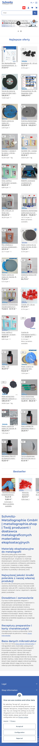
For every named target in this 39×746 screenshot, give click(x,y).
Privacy (12, 721)
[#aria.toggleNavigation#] (36, 2)
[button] (28, 8)
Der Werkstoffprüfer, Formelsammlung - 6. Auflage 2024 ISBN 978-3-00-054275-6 (10, 64)
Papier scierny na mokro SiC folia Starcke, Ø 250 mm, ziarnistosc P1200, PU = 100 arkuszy (29, 368)
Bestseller (19, 471)
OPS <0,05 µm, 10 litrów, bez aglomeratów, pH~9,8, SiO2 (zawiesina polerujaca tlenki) (9, 212)
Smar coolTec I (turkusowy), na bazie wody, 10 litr (9, 182)
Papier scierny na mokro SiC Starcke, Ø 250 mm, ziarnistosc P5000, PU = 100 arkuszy (9, 427)
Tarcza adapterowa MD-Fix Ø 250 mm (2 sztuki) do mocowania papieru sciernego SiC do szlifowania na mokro (29, 457)
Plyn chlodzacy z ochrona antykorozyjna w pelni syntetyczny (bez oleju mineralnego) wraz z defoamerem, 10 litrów (9, 246)
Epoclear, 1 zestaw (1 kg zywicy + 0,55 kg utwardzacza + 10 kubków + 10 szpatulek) (10, 152)
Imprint (5, 721)
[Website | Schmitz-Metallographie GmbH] (24, 8)
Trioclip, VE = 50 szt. (28, 305)
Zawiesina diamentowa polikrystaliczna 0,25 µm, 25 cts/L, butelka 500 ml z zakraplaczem (29, 212)
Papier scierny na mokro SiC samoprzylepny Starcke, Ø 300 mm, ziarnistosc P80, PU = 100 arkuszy (9, 122)
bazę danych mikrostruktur (25, 644)
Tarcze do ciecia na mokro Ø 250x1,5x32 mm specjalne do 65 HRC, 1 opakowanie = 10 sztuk (9, 92)
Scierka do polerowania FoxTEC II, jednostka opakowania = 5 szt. (29, 333)
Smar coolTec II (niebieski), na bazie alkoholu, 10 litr (8, 333)
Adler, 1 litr (5, 366)
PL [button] (32, 3)
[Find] (35, 13)
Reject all (19, 738)
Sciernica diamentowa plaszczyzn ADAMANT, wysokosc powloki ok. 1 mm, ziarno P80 (29, 122)
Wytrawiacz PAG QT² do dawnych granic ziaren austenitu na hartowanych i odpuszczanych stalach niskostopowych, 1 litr (10, 457)
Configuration (20, 732)
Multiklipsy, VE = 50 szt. (29, 63)
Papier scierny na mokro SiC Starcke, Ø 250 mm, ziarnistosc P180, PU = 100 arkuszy (9, 276)
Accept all (19, 726)
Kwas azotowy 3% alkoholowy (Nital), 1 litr (28, 427)
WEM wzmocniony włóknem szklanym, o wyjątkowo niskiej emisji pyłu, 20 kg (9, 397)
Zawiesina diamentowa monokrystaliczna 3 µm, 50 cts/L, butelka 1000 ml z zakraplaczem (10, 306)
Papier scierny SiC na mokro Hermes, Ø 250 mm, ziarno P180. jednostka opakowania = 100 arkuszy (29, 246)
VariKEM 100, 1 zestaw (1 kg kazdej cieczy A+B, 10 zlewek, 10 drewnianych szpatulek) (29, 152)
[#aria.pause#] (18, 23)
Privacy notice (23, 717)
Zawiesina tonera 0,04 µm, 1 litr (28, 276)
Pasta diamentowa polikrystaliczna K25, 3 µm (29, 397)
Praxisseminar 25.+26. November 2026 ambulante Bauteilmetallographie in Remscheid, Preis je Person (29, 92)
